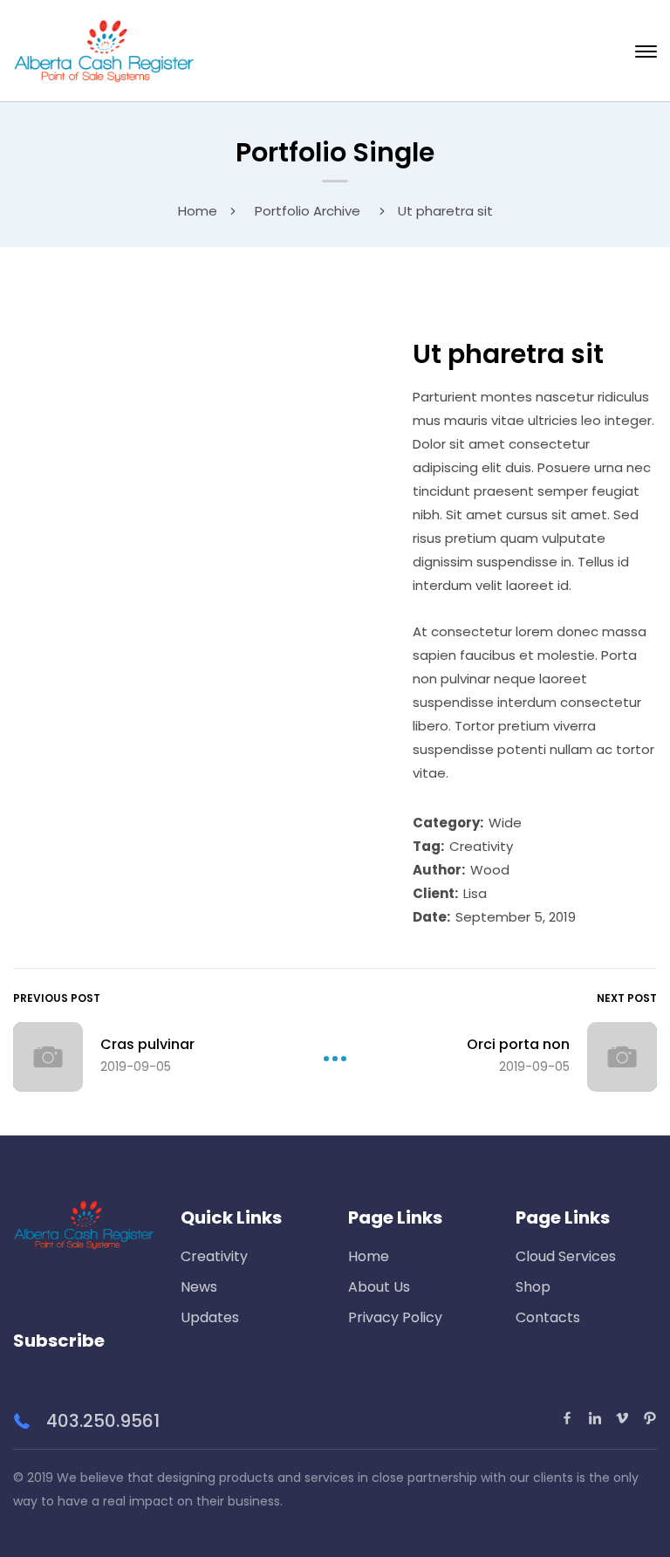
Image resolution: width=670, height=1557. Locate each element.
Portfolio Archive (307, 211)
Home (197, 211)
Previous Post (56, 998)
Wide (505, 822)
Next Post (627, 998)
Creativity (481, 846)
